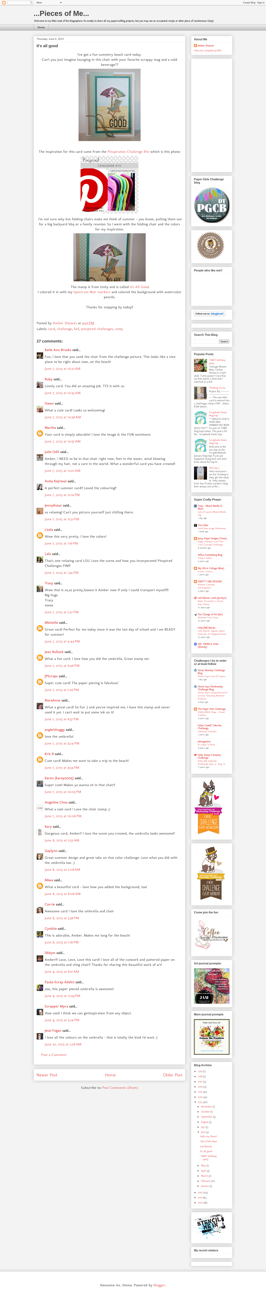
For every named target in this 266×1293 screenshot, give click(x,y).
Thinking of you (217, 387)
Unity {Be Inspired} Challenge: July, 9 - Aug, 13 (211, 762)
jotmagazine (204, 741)
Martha (50, 427)
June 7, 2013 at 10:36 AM (63, 417)
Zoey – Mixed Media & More (210, 507)
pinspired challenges (97, 329)
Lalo (48, 554)
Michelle (51, 622)
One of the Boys (208, 1141)
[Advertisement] (208, 114)
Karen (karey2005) (59, 778)
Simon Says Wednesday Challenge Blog (210, 688)
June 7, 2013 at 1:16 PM (61, 543)
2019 (200, 1071)
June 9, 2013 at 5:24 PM (62, 1020)
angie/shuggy (55, 729)
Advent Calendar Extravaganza (206, 586)
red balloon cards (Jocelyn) (212, 597)
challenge (64, 329)
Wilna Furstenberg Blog (210, 554)
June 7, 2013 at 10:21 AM (62, 368)
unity (119, 329)
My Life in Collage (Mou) (211, 568)
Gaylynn (51, 850)
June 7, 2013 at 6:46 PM (62, 665)
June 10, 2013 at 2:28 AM (63, 1044)
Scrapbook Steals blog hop (218, 414)
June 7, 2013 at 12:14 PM (62, 495)
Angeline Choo (56, 802)
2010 (200, 1202)
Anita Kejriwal (56, 481)
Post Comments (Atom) (120, 1087)
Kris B (49, 754)
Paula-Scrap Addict (59, 982)
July (203, 1127)
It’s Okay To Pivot (206, 744)
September (207, 1116)
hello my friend (208, 1136)
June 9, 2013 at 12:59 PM (62, 996)
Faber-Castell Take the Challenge (209, 727)
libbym (50, 952)
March (205, 1175)
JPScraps (51, 676)
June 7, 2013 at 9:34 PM (62, 767)
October (205, 1111)
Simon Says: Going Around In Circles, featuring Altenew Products (212, 695)
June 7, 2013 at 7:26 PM (62, 690)
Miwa (49, 880)
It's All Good (139, 287)
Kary (48, 826)
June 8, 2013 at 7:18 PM (62, 942)
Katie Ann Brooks (58, 350)
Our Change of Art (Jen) (210, 614)
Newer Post (47, 1074)
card (51, 329)
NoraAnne (52, 700)
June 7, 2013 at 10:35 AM (63, 393)
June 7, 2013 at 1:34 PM (61, 572)
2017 (200, 1081)
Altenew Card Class (208, 617)
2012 (200, 1192)
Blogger (159, 1285)
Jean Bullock (54, 652)
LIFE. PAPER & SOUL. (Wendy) (208, 645)
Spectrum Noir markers (91, 292)
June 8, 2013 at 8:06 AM (63, 894)
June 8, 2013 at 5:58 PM (62, 918)
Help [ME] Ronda (206, 627)
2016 (200, 1086)
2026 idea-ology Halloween (212, 528)
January (205, 1186)
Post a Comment (53, 1054)
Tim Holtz (203, 525)
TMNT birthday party (217, 362)
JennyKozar (53, 505)
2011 (200, 1197)
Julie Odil (52, 452)
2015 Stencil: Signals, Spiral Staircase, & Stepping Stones (212, 632)
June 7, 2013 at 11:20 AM (62, 470)
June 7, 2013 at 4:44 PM (62, 641)
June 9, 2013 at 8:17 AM (62, 971)
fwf (76, 329)
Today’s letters (205, 557)
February (206, 1181)
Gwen (49, 403)
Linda (49, 529)
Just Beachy (206, 1146)
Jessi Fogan (53, 1030)
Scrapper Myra (56, 1006)
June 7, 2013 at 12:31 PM (62, 519)
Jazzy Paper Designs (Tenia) (212, 538)
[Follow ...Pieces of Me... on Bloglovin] (209, 315)
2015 (200, 1091)
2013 (200, 1102)
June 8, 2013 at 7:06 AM (62, 869)
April (204, 1170)
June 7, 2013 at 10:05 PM (63, 792)
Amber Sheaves (206, 45)
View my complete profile (207, 50)
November (207, 1106)
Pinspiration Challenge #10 (128, 151)
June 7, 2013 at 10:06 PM (63, 816)
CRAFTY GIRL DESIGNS (210, 581)
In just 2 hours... (206, 571)
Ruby (48, 379)
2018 (200, 1076)
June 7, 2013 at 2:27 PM (62, 612)
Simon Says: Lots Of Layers (211, 676)
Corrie (50, 904)
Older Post (172, 1074)
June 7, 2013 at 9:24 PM (62, 743)
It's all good (206, 1151)
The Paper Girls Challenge (212, 709)
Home (41, 27)
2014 (200, 1097)
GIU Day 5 (214, 467)
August (205, 1122)
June (203, 1132)
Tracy (49, 583)
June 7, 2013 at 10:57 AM (63, 441)
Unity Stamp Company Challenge (209, 756)
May (203, 1165)
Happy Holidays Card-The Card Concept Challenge (210, 543)
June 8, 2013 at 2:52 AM (62, 840)
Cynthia (51, 928)
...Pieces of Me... (61, 13)
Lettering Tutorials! (207, 731)
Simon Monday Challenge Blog (211, 672)
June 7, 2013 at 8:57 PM (62, 719)
